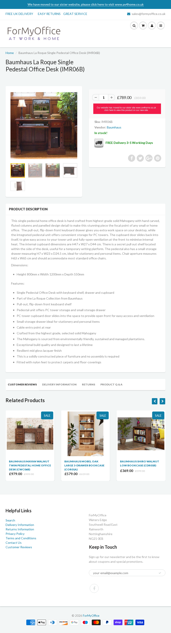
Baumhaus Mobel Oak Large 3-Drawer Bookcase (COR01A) (84, 465)
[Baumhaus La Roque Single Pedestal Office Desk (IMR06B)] (44, 126)
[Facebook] (94, 588)
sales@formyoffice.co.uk (148, 14)
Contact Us (14, 542)
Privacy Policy (15, 534)
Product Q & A (111, 384)
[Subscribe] (159, 573)
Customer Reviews (22, 384)
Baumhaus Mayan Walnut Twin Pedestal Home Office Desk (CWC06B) (30, 465)
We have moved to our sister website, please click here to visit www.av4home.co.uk (86, 4)
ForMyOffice (91, 615)
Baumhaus (114, 127)
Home (10, 53)
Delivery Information (59, 384)
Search (10, 520)
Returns (88, 384)
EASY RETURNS (50, 14)
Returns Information (20, 529)
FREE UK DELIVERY (19, 14)
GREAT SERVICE (75, 14)
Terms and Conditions (21, 538)
